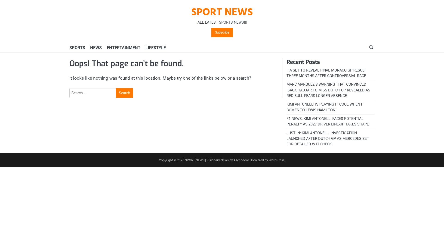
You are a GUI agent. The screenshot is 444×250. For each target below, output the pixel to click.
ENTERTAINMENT (123, 47)
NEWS (96, 47)
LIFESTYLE (155, 47)
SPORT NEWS (222, 12)
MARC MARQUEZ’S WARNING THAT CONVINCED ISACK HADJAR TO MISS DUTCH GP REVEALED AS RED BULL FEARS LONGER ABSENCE (328, 90)
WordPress (276, 160)
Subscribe (222, 32)
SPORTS (77, 47)
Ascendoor (241, 160)
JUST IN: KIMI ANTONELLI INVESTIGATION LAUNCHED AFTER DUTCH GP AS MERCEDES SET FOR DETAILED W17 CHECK (328, 139)
